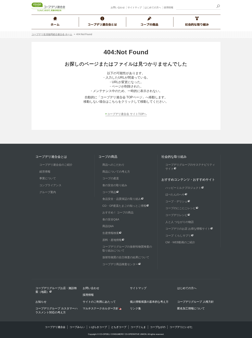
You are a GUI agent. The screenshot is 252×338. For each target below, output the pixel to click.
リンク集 (135, 308)
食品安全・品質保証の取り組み (121, 198)
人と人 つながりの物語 (179, 221)
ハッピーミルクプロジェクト (183, 187)
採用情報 (168, 7)
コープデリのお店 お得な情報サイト (187, 228)
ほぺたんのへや (175, 194)
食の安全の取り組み (114, 185)
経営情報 (44, 171)
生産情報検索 (110, 233)
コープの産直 (110, 178)
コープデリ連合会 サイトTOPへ (127, 113)
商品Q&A (108, 226)
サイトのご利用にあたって (99, 301)
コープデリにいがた (181, 327)
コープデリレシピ (176, 215)
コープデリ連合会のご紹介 (55, 164)
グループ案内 (47, 192)
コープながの (157, 327)
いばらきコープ (98, 327)
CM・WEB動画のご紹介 (180, 242)
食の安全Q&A (110, 219)
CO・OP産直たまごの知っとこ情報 (124, 205)
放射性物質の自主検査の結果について (125, 257)
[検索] (218, 6)
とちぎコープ (118, 327)
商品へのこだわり (113, 164)
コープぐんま (138, 327)
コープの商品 (107, 156)
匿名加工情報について (191, 308)
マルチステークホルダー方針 (101, 308)
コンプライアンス (50, 185)
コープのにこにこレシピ (180, 208)
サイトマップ (135, 7)
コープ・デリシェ (176, 201)
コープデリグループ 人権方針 (195, 301)
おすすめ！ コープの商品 (117, 212)
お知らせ (40, 301)
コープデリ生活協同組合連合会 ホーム (52, 34)
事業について (47, 178)
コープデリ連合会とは (51, 156)
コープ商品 (109, 192)
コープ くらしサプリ (178, 235)
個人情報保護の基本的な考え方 (149, 301)
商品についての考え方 (116, 171)
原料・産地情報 (112, 239)
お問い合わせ (118, 7)
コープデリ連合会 (55, 327)
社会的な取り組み (174, 156)
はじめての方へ (153, 7)
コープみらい (77, 327)
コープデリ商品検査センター (120, 264)
